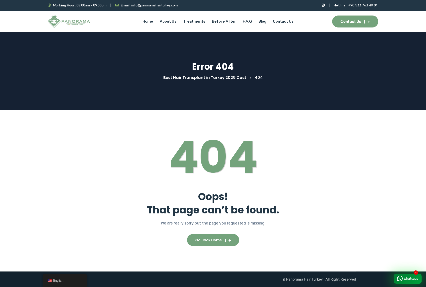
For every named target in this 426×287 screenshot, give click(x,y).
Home (147, 21)
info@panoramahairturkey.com (154, 5)
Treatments (194, 21)
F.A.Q (247, 21)
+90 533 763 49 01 (362, 5)
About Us (168, 21)
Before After (224, 21)
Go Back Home (208, 240)
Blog (262, 21)
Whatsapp (411, 279)
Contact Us (283, 21)
